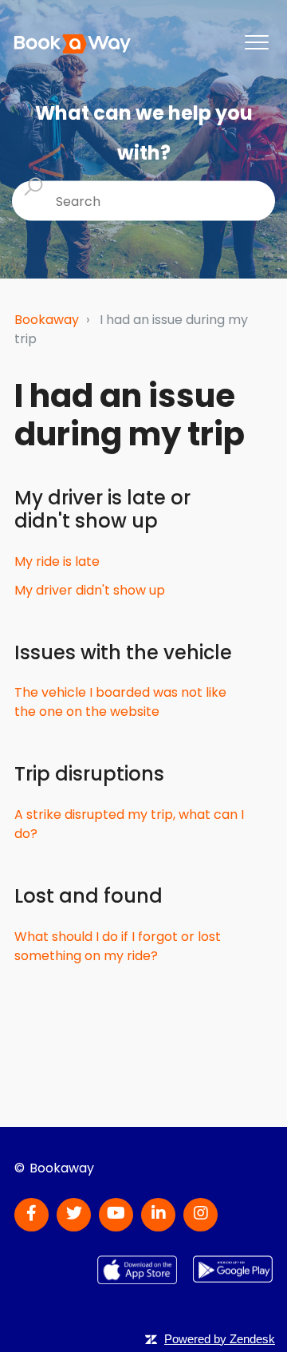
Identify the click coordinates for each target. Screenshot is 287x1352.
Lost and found (88, 896)
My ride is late (57, 561)
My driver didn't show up (89, 590)
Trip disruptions (89, 774)
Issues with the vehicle (123, 652)
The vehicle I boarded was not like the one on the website (120, 702)
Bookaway (46, 319)
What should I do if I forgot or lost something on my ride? (117, 946)
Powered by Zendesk (219, 1339)
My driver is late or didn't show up (102, 509)
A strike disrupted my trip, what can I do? (129, 824)
